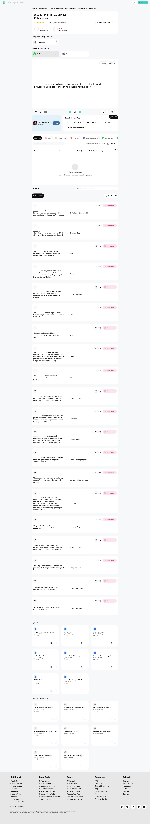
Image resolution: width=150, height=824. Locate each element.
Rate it (50, 22)
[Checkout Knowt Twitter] (139, 807)
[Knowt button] (114, 22)
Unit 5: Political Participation (87, 8)
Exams (22, 2)
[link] (45, 636)
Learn (49, 138)
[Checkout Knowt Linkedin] (144, 807)
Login (134, 2)
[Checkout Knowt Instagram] (127, 807)
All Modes (37, 138)
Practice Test (62, 138)
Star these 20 (112, 196)
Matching (76, 138)
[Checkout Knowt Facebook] (133, 807)
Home (9, 2)
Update (112, 143)
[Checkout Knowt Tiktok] (122, 807)
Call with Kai (109, 138)
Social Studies (42, 8)
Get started (143, 2)
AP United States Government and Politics (62, 8)
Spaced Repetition (92, 138)
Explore (15, 2)
